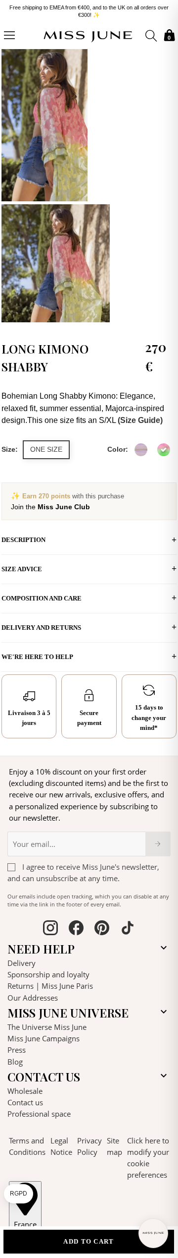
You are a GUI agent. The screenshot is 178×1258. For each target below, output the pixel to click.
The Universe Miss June (47, 1027)
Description (23, 539)
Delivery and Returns (41, 627)
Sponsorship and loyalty (48, 974)
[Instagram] (50, 929)
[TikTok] (127, 929)
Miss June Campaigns (43, 1038)
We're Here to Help (37, 656)
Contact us (25, 1102)
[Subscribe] (158, 844)
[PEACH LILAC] (141, 450)
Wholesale (25, 1091)
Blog (15, 1062)
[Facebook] (76, 929)
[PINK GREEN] (164, 450)
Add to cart (88, 1241)
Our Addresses (32, 998)
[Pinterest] (102, 929)
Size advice (21, 569)
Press (16, 1050)
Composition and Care (41, 598)
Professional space (39, 1114)
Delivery (21, 963)
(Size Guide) (140, 420)
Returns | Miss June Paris (50, 986)
